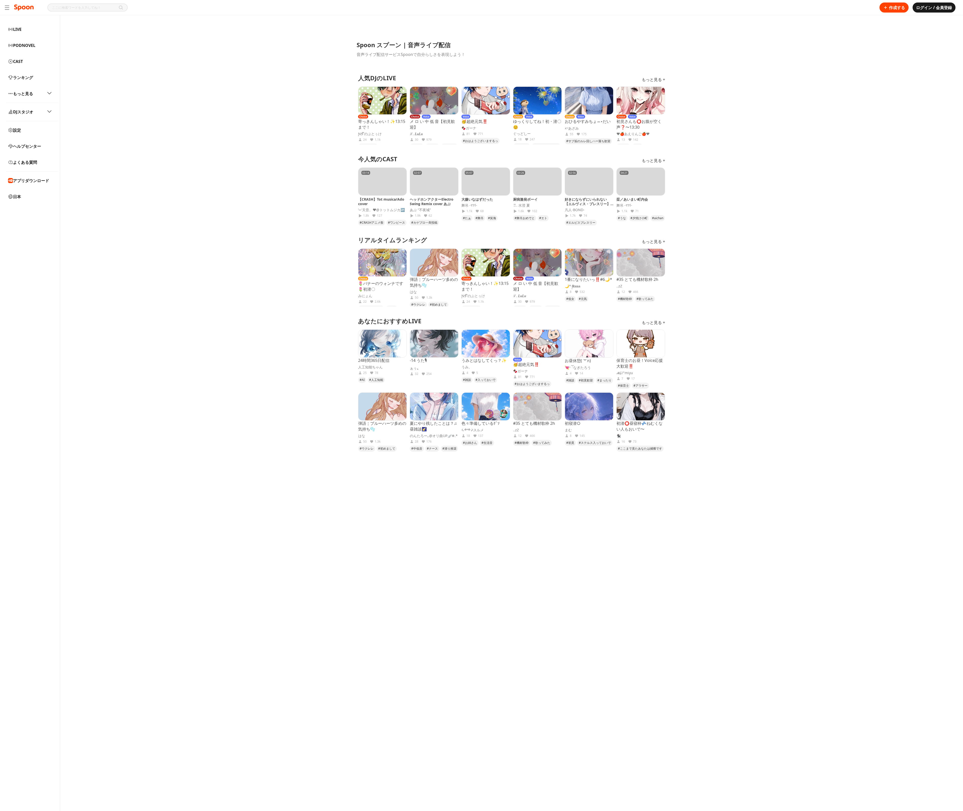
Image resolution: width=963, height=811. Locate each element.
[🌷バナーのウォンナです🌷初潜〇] (382, 262)
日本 (17, 196)
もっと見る (23, 93)
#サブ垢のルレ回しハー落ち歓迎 (588, 141)
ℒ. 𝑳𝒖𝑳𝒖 (416, 134)
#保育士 (623, 385)
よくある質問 (25, 162)
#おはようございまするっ (480, 141)
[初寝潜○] (589, 406)
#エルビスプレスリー (580, 222)
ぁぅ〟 (415, 368)
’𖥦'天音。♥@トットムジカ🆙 (381, 210)
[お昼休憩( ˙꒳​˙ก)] (589, 343)
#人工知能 (376, 380)
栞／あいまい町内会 (632, 199)
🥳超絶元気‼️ (474, 121)
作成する (897, 7)
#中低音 (416, 448)
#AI (362, 380)
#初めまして (438, 304)
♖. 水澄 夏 (521, 205)
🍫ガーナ (468, 128)
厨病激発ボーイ (525, 199)
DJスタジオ (23, 112)
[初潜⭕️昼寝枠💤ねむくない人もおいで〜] (641, 406)
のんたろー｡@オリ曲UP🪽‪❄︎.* (434, 436)
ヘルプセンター (27, 146)
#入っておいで (485, 380)
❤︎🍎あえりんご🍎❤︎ (633, 134)
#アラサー (640, 385)
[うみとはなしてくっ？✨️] (486, 343)
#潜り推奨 (449, 448)
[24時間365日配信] (382, 343)
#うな (622, 218)
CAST (18, 61)
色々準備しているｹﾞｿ (480, 423)
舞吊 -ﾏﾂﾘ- (469, 205)
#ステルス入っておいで (595, 443)
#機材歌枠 (625, 299)
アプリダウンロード (31, 180)
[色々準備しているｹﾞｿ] (486, 406)
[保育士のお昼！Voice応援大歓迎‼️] (641, 343)
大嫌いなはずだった (477, 199)
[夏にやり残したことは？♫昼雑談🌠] (434, 406)
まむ (568, 430)
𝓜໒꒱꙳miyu (624, 373)
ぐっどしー (522, 133)
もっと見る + (653, 79)
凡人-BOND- (575, 210)
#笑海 (492, 218)
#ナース (432, 448)
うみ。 (466, 367)
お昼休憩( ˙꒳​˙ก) (578, 360)
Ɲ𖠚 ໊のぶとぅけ (370, 134)
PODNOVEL (24, 45)
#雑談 (467, 380)
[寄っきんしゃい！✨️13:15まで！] (382, 100)
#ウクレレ (418, 304)
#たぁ (467, 218)
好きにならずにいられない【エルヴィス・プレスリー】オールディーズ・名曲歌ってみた (587, 206)
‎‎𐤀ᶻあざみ (572, 128)
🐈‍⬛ (618, 436)
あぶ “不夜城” (420, 210)
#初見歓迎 (586, 380)
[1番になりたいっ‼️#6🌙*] (589, 262)
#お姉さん (470, 443)
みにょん (365, 296)
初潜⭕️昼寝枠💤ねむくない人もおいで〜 (639, 426)
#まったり (604, 380)
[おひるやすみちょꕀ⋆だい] (589, 100)
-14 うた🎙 (418, 360)
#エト (543, 218)
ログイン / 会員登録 (934, 7)
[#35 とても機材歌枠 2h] (641, 262)
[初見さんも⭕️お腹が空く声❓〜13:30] (641, 100)
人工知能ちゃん (370, 367)
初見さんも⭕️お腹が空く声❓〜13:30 (639, 124)
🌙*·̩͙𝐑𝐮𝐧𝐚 (572, 286)
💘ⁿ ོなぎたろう (578, 367)
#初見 (570, 443)
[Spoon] (24, 7)
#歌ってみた (645, 299)
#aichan (657, 218)
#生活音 (487, 443)
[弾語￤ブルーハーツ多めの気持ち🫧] (434, 262)
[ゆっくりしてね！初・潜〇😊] (537, 100)
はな (413, 292)
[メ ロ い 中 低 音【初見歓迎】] (434, 100)
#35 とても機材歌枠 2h (637, 279)
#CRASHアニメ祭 (371, 222)
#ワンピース (396, 222)
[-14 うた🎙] (434, 343)
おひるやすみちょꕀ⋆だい (588, 121)
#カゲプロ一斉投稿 (424, 222)
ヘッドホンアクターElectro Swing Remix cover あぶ (431, 201)
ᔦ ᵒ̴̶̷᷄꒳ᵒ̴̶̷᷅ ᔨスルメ (472, 430)
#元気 (583, 299)
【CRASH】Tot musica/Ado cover (381, 201)
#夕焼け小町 (639, 218)
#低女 (570, 299)
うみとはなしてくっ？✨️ (484, 360)
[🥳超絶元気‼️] (486, 100)
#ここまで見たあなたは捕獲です (640, 448)
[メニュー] (7, 8)
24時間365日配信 (373, 360)
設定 (17, 130)
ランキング (23, 77)
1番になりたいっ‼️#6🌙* (588, 279)
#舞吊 (479, 218)
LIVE (17, 29)
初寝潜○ (573, 423)
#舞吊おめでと (525, 218)
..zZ (619, 286)
